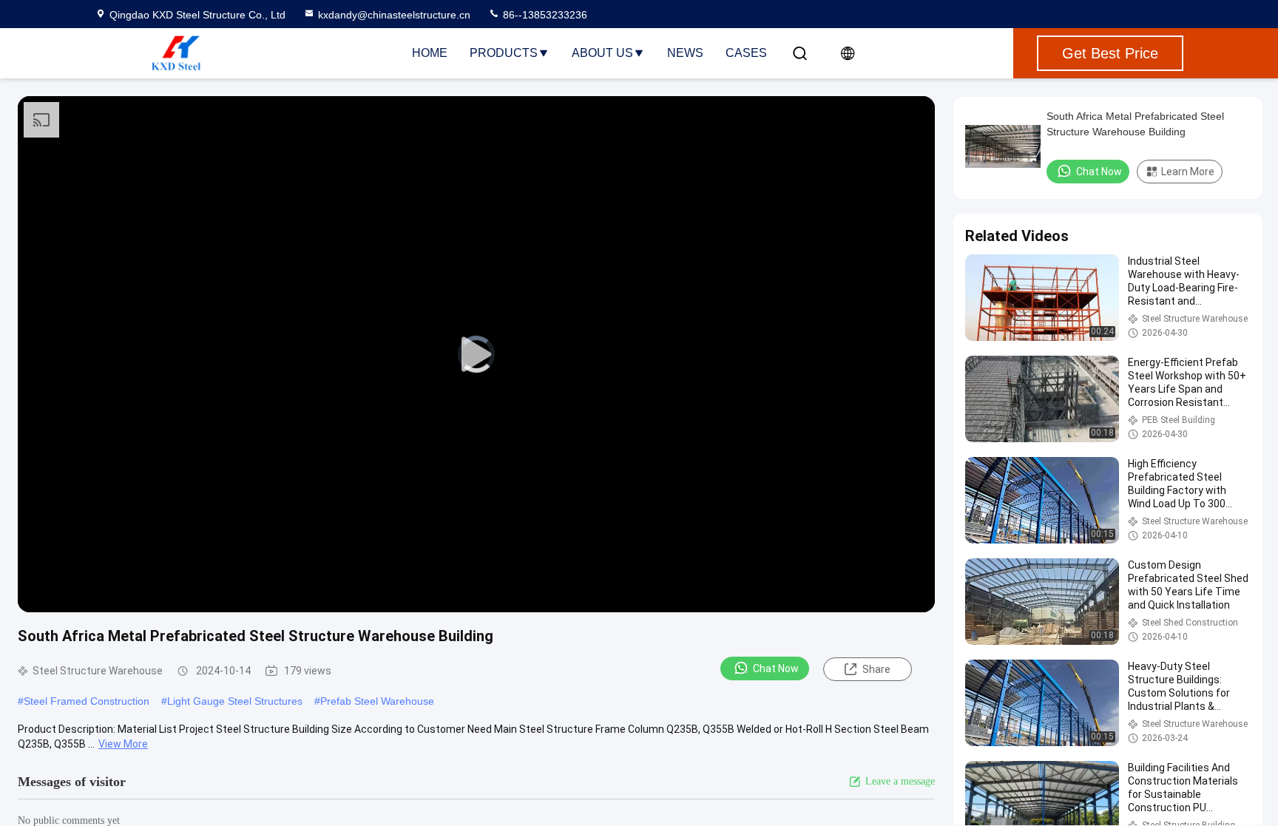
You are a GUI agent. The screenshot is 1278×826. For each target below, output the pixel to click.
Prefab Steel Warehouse (377, 701)
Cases (746, 53)
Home (429, 53)
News (685, 53)
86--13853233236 (543, 15)
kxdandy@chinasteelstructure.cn (394, 15)
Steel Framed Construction (86, 701)
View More (123, 744)
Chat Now (776, 668)
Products (504, 53)
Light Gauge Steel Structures (234, 701)
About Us (602, 53)
